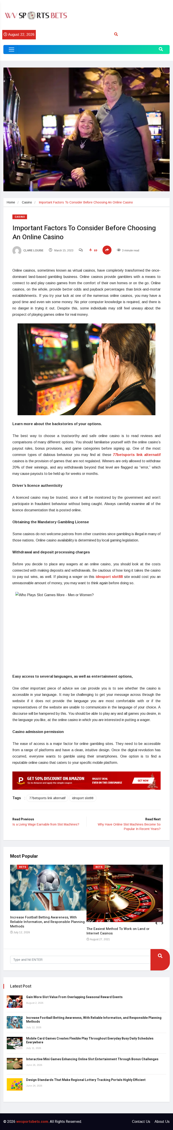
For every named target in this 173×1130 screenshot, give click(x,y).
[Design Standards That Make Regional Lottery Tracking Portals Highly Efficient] (15, 1084)
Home (11, 202)
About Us (162, 1121)
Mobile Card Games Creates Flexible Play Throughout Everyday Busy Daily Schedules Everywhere (89, 1040)
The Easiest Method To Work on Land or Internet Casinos (118, 931)
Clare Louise (33, 250)
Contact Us (141, 1121)
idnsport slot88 (82, 798)
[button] (164, 925)
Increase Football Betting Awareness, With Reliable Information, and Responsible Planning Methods (47, 922)
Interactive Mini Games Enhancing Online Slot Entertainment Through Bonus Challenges (92, 1059)
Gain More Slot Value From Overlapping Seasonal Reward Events (74, 997)
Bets (22, 867)
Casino (27, 202)
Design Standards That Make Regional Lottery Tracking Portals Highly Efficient (86, 1080)
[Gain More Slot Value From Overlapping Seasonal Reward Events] (15, 1001)
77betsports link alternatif (47, 798)
